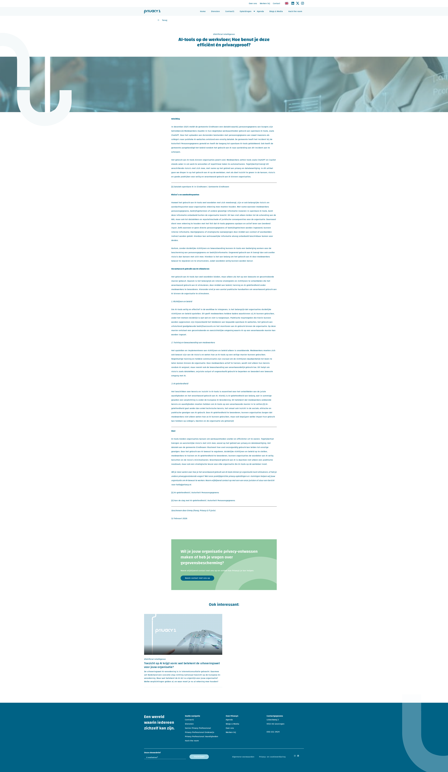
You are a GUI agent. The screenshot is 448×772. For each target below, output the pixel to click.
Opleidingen (245, 11)
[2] (232, 421)
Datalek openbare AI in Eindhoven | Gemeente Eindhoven (201, 187)
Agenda (260, 11)
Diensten (215, 11)
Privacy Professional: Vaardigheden (201, 736)
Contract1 (229, 11)
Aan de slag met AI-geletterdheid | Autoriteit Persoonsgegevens (204, 500)
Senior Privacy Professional (198, 728)
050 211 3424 (273, 732)
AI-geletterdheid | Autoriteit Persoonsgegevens (196, 492)
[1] (182, 131)
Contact (276, 3)
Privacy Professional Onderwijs (199, 732)
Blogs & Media (276, 11)
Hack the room (295, 11)
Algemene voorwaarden (243, 757)
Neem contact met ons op (197, 578)
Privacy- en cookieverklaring (272, 757)
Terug (164, 20)
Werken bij (265, 3)
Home (203, 11)
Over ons (253, 3)
